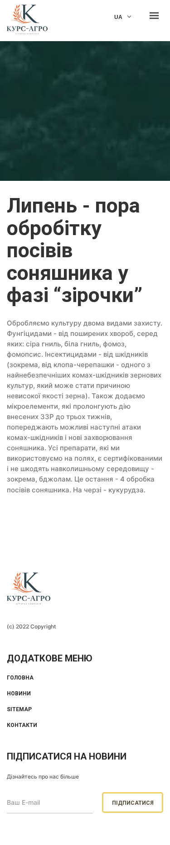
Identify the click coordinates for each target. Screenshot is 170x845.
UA (118, 17)
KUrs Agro (27, 21)
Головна (20, 678)
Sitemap (19, 709)
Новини (19, 693)
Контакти (22, 725)
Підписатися (133, 803)
